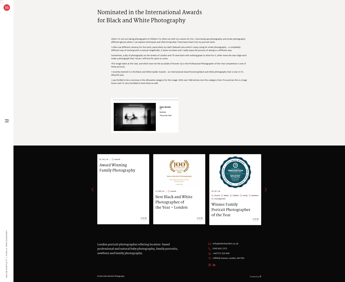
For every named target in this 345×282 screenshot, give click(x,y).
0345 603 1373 (220, 248)
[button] (93, 189)
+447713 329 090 (221, 253)
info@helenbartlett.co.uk (225, 244)
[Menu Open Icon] (7, 120)
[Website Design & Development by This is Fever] (255, 276)
